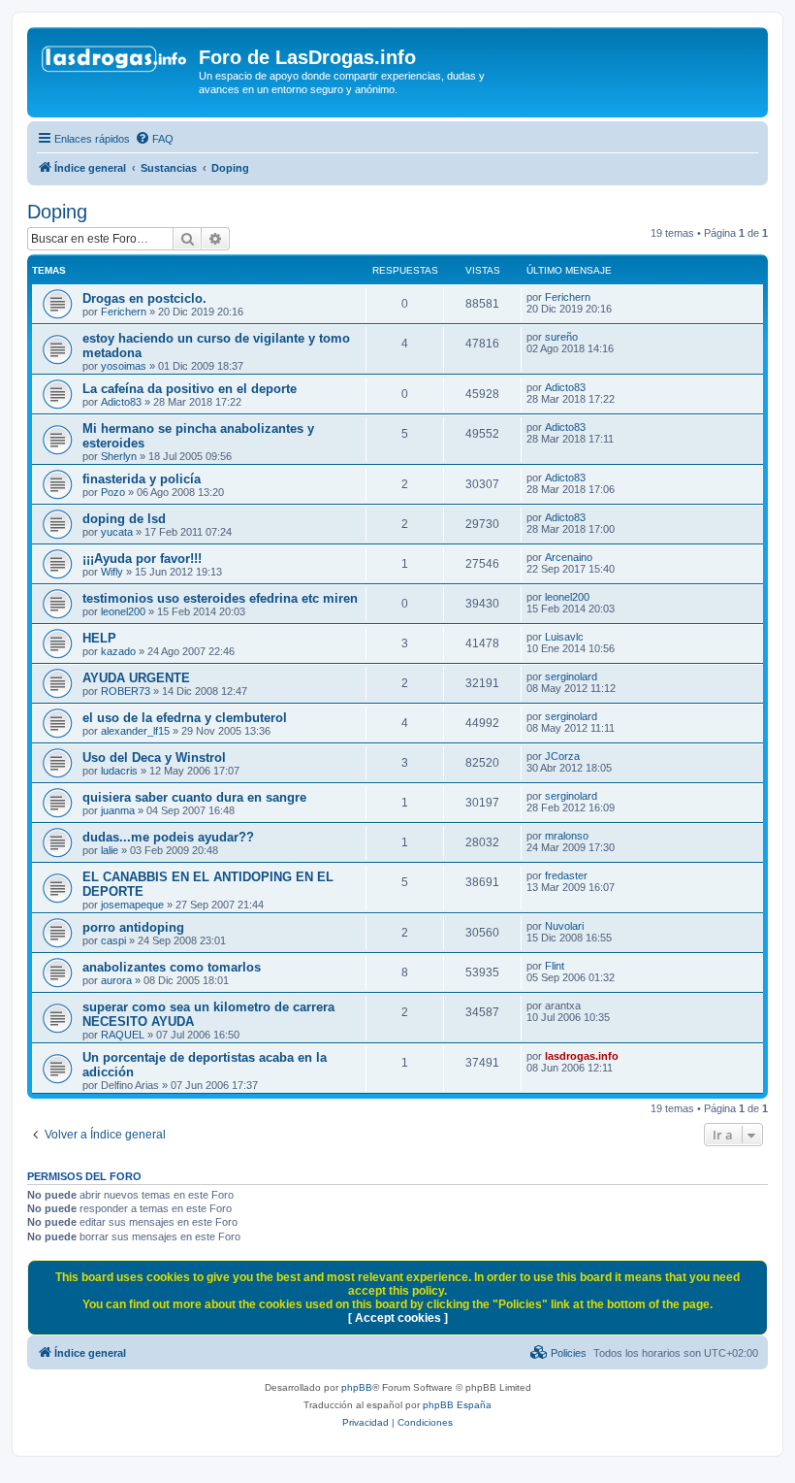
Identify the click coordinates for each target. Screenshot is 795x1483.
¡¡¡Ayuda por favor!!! (142, 558)
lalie (109, 850)
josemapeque (132, 904)
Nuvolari (564, 926)
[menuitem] (154, 138)
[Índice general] (115, 63)
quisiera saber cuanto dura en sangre (194, 797)
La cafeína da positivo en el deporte (189, 388)
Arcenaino (568, 557)
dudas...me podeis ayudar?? (168, 837)
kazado (118, 651)
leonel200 (123, 611)
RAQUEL (122, 1034)
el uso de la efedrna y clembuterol (184, 717)
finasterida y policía (141, 479)
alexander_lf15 (135, 731)
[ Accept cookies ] (398, 1318)
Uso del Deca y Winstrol (154, 757)
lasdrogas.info (582, 1056)
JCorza (562, 756)
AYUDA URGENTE (136, 678)
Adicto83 (121, 402)
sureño (561, 337)
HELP (99, 638)
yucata (117, 532)
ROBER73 (125, 691)
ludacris (119, 770)
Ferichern (123, 311)
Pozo (113, 492)
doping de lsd (124, 518)
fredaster (566, 875)
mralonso (566, 835)
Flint (554, 966)
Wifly (112, 571)
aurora (116, 980)
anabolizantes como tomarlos (171, 967)
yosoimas (123, 366)
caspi (113, 940)
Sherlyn (119, 456)
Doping (57, 211)
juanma (118, 810)
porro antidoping (133, 927)
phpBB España (457, 1405)
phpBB (356, 1387)
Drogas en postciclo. (144, 298)
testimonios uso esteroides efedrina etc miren (220, 598)
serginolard (571, 676)
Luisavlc (564, 637)
